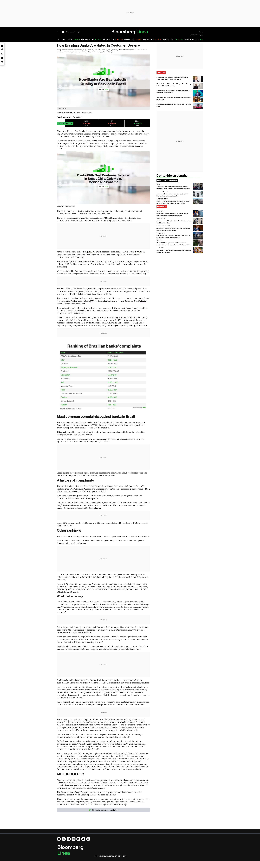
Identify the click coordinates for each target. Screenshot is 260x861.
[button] (2, 45)
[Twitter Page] (64, 839)
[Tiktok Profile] (83, 839)
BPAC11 (138, 252)
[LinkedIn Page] (78, 839)
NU (92, 301)
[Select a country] (79, 32)
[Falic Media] (191, 35)
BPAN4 (91, 252)
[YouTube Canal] (69, 839)
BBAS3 (143, 301)
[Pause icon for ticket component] (58, 39)
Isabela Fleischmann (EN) (67, 113)
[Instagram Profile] (74, 839)
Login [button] (201, 32)
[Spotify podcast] (88, 839)
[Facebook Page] (59, 839)
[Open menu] (59, 32)
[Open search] (63, 32)
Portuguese (78, 117)
